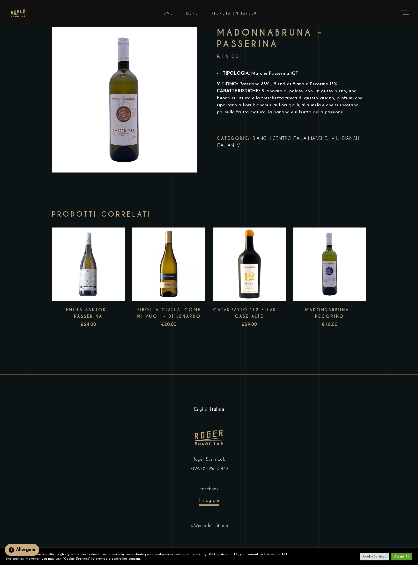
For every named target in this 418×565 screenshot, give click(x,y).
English (201, 409)
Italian (217, 409)
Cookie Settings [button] (374, 556)
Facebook (209, 489)
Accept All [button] (401, 556)
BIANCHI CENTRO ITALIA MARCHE (290, 138)
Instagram (209, 500)
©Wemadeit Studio (209, 526)
